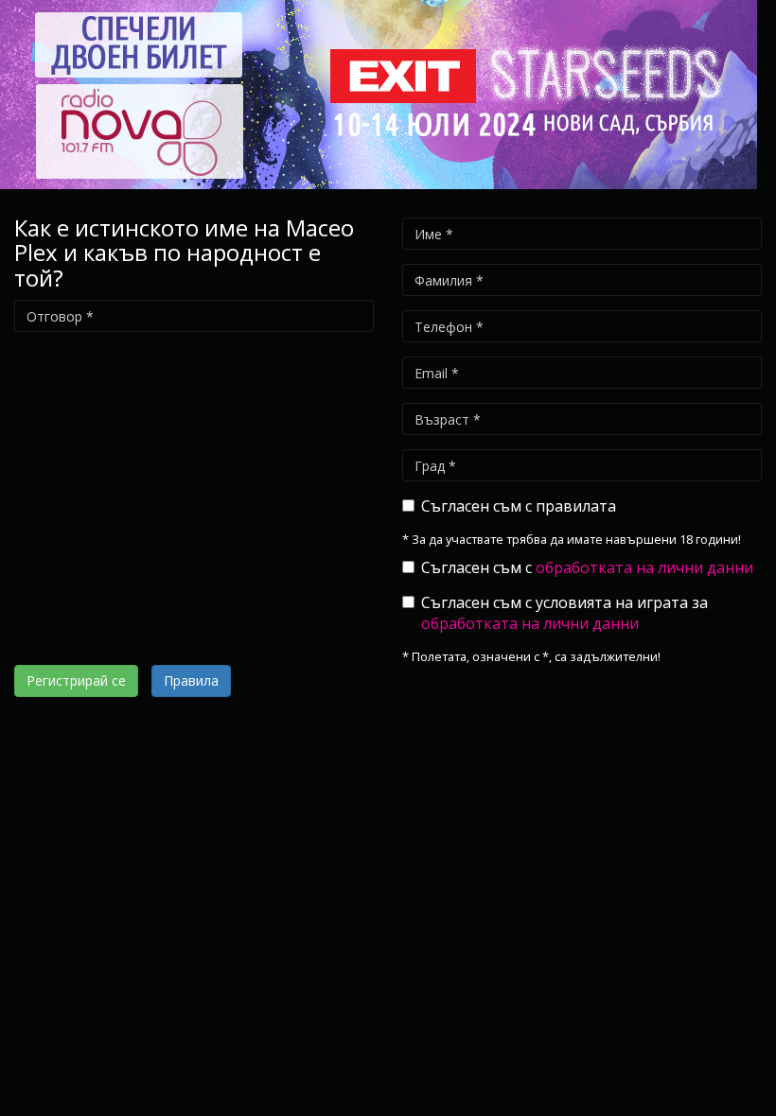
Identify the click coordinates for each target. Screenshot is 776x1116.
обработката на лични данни (644, 567)
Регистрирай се (76, 680)
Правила (191, 680)
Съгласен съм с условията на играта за (564, 613)
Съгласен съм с (587, 567)
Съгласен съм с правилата (518, 506)
